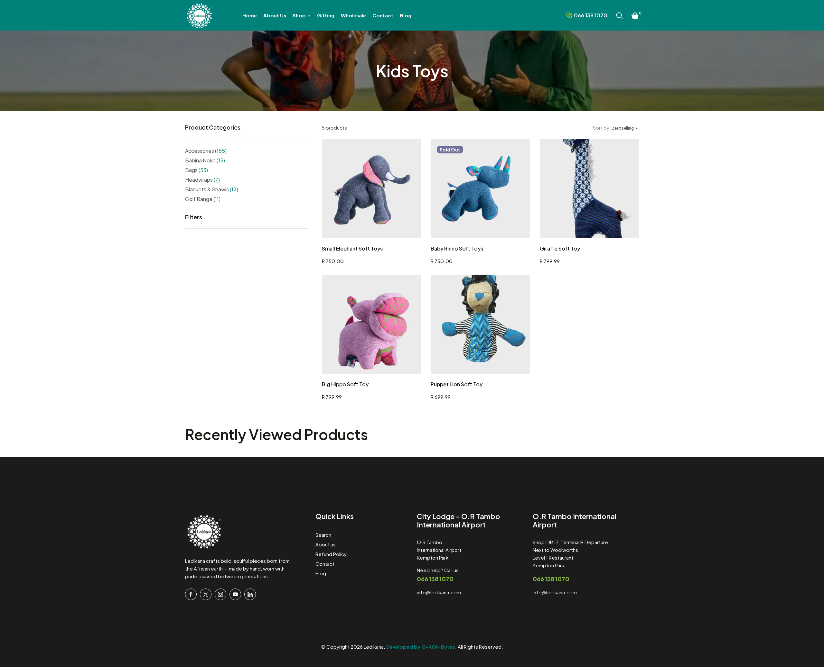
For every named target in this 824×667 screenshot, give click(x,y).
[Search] (619, 15)
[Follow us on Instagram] (220, 594)
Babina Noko (205, 160)
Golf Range (202, 199)
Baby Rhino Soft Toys (457, 248)
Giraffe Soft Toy (560, 248)
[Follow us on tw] (205, 594)
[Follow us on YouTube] (235, 594)
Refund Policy (331, 554)
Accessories (206, 150)
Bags (196, 170)
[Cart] (635, 15)
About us (325, 544)
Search (323, 535)
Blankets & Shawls (211, 189)
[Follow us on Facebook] (190, 594)
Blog (320, 573)
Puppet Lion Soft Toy (456, 384)
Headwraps (202, 179)
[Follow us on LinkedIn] (250, 594)
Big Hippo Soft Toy (345, 384)
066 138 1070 (435, 578)
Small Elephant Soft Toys (352, 248)
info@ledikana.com (439, 592)
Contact (324, 564)
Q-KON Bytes (438, 647)
